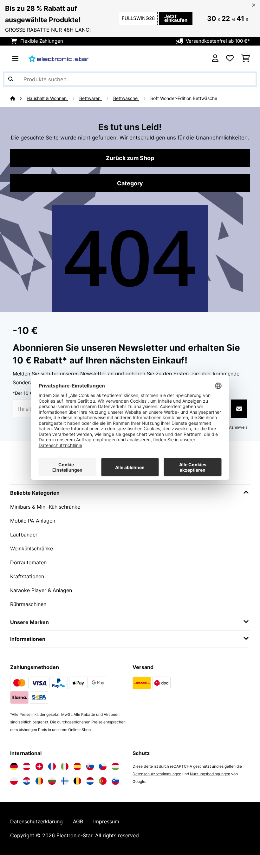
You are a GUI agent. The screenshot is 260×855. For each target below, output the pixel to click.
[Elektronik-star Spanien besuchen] (77, 766)
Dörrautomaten (28, 562)
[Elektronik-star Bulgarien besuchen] (52, 781)
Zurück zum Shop (130, 157)
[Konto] (215, 58)
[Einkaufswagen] (245, 58)
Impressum (106, 821)
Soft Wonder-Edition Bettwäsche (183, 98)
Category (130, 183)
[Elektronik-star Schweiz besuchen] (39, 766)
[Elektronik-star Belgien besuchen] (77, 781)
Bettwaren (90, 98)
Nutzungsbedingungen (210, 773)
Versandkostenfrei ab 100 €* (218, 41)
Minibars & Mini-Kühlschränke (45, 507)
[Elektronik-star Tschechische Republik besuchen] (103, 766)
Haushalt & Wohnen (47, 98)
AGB (78, 821)
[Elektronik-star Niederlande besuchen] (90, 781)
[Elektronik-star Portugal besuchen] (103, 781)
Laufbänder (23, 534)
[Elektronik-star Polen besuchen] (14, 781)
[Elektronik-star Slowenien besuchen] (115, 781)
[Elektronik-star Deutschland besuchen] (14, 766)
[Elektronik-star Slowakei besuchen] (90, 766)
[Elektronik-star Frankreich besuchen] (52, 766)
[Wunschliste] (230, 58)
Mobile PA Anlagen (32, 520)
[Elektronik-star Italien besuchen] (64, 766)
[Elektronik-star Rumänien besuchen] (39, 781)
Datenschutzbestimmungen (157, 773)
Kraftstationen (27, 576)
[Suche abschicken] (10, 79)
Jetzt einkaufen (175, 18)
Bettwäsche (126, 98)
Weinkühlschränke (31, 548)
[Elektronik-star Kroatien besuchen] (26, 781)
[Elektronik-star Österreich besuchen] (26, 766)
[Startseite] (18, 98)
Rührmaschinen (28, 604)
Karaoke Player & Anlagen (41, 590)
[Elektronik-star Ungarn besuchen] (115, 766)
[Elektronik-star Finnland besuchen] (64, 781)
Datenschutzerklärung (36, 821)
